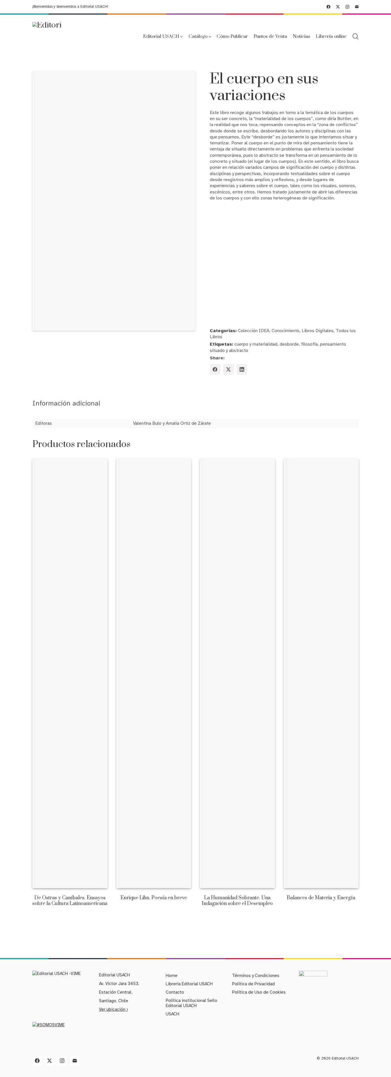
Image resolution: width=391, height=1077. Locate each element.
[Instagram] (347, 7)
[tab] (66, 403)
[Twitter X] (338, 7)
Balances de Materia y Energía (321, 898)
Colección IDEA (253, 331)
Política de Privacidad (253, 983)
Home (171, 975)
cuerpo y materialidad (255, 344)
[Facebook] (328, 7)
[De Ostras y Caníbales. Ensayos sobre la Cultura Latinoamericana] (70, 673)
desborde (289, 344)
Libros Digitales (317, 331)
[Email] (357, 7)
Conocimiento (285, 331)
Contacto (175, 992)
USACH (172, 1014)
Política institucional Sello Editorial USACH (191, 1003)
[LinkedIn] (242, 369)
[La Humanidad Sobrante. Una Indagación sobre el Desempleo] (237, 673)
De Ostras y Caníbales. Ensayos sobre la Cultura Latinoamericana (69, 900)
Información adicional (66, 403)
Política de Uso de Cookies (259, 992)
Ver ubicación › (113, 1009)
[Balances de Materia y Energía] (321, 673)
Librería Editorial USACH (189, 983)
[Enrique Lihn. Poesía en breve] (153, 673)
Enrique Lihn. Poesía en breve (154, 898)
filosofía (309, 344)
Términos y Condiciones (255, 975)
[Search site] (355, 36)
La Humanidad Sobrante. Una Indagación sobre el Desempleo (237, 900)
